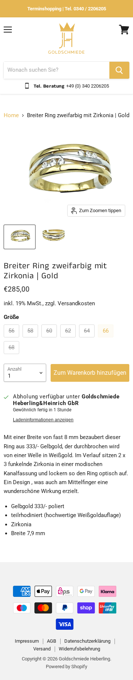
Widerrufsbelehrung (79, 649)
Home (11, 115)
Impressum (27, 641)
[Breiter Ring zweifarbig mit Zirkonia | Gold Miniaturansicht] (19, 237)
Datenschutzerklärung (87, 641)
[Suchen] (119, 70)
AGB (51, 641)
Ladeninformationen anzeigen (43, 419)
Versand (42, 649)
